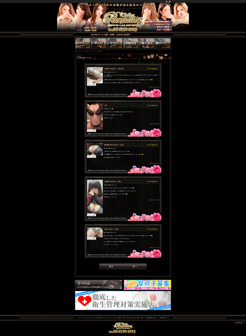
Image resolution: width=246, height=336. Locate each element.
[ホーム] (169, 1)
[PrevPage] (111, 266)
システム (115, 44)
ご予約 (123, 317)
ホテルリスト (105, 317)
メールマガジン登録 (115, 317)
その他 (163, 44)
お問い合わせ (129, 317)
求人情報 (147, 44)
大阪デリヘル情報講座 (146, 317)
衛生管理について (164, 317)
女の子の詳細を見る (152, 68)
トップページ (82, 44)
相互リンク (156, 317)
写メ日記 (98, 285)
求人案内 (98, 317)
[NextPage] (135, 266)
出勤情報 (131, 44)
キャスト (99, 44)
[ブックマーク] (166, 1)
